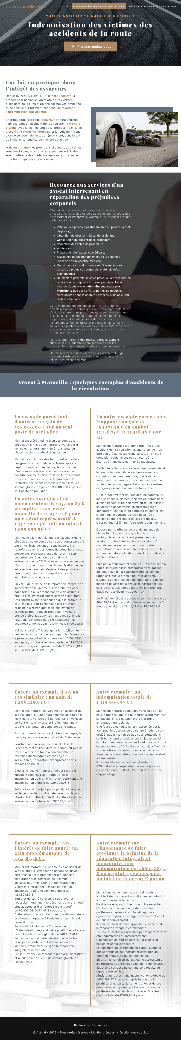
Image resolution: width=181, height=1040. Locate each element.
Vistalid (41, 1032)
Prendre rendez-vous (94, 46)
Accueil (64, 6)
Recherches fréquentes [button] (90, 1025)
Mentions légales (103, 1032)
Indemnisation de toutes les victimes (146, 6)
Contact (172, 6)
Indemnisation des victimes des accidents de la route (98, 6)
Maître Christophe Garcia (25, 6)
